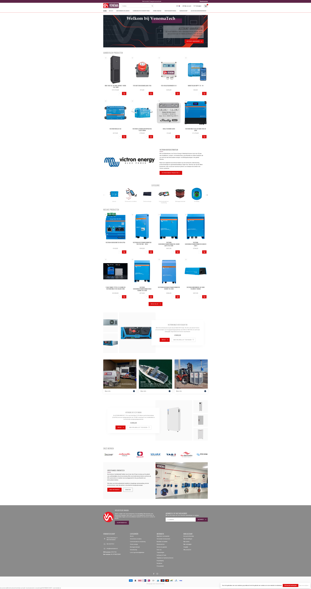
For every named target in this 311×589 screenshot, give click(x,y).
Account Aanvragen (169, 300)
